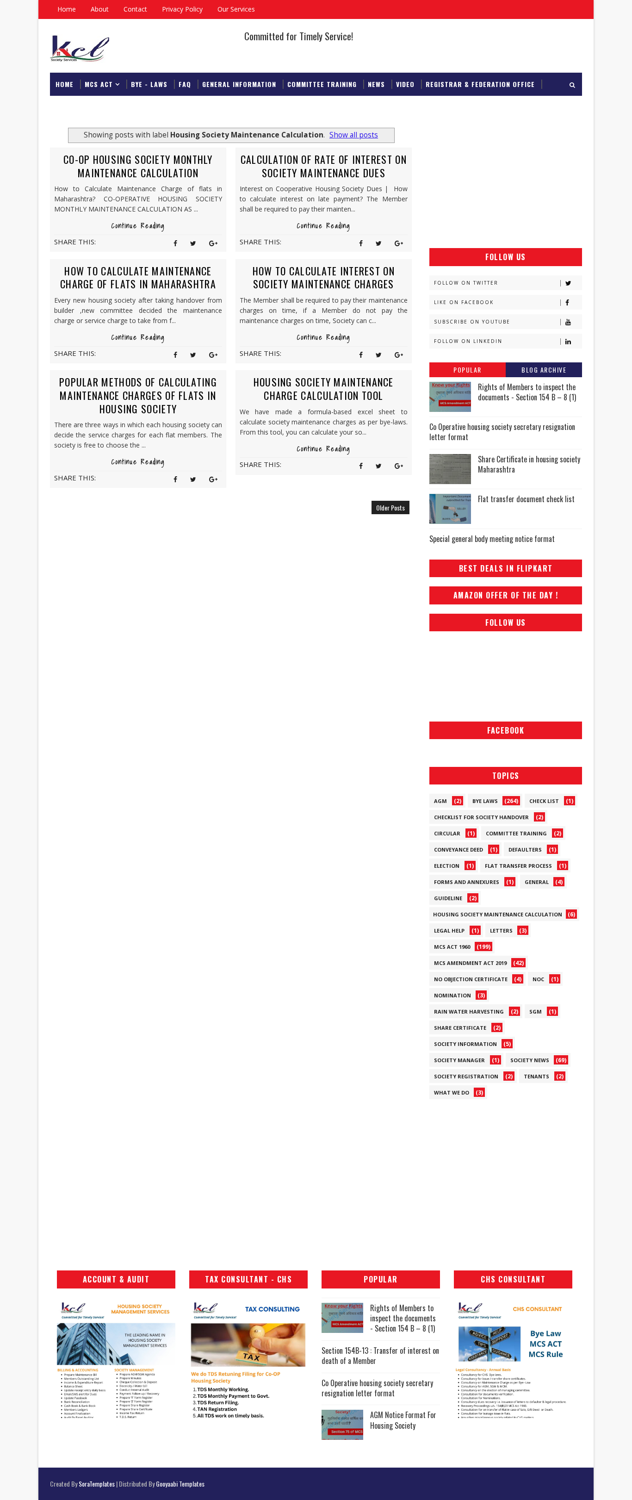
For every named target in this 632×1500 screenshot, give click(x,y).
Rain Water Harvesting (469, 1011)
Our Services (236, 9)
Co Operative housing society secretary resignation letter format (502, 431)
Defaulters (525, 849)
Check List (544, 800)
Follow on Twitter (466, 283)
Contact (135, 9)
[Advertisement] (505, 181)
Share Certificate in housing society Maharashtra (529, 464)
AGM (440, 800)
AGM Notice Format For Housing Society (403, 1420)
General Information (239, 84)
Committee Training (322, 84)
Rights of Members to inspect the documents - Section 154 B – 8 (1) (527, 392)
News (376, 84)
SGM (535, 1011)
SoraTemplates (97, 1483)
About (100, 9)
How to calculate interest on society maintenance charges (324, 277)
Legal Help (449, 930)
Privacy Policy (182, 9)
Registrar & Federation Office (480, 84)
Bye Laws (485, 800)
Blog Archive (543, 369)
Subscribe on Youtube (472, 321)
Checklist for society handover (481, 817)
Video (405, 84)
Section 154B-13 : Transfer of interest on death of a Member (380, 1355)
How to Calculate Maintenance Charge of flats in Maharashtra (138, 277)
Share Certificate (460, 1027)
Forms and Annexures (466, 881)
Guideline (448, 898)
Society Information (465, 1043)
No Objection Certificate (471, 979)
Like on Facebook (464, 302)
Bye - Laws (149, 84)
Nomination (452, 995)
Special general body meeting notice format (492, 538)
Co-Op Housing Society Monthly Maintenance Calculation (138, 166)
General (537, 881)
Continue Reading (138, 226)
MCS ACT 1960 (452, 946)
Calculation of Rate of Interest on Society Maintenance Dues (324, 166)
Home (66, 9)
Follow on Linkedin (468, 341)
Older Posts (390, 507)
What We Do (451, 1092)
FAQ (185, 84)
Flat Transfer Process (518, 865)
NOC (538, 979)
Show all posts (353, 135)
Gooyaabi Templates (180, 1483)
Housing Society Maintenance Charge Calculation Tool (324, 388)
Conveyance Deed (458, 849)
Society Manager (459, 1060)
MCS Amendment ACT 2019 (470, 962)
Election (446, 865)
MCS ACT (99, 84)
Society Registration (466, 1076)
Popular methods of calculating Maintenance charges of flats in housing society (138, 395)
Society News (529, 1060)
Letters (501, 930)
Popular (467, 369)
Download (73, 107)
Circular (447, 833)
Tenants (536, 1076)
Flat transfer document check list (526, 498)
